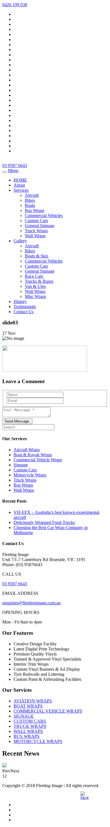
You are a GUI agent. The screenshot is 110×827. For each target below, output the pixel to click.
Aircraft (32, 195)
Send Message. (17, 421)
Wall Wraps (35, 235)
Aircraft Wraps (27, 449)
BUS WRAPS (26, 736)
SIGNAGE (24, 716)
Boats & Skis (36, 256)
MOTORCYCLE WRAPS (38, 741)
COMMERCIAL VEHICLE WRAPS (48, 711)
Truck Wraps (36, 230)
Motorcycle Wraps (30, 475)
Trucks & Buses (39, 281)
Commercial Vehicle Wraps (38, 459)
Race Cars (34, 276)
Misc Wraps (35, 296)
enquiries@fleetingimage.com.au (31, 602)
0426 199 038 (14, 4)
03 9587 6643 (14, 165)
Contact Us (24, 311)
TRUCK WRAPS (30, 726)
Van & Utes (35, 286)
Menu (13, 170)
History (20, 301)
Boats (30, 205)
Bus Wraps (34, 210)
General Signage (39, 225)
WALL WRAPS (28, 731)
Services (21, 190)
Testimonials (25, 306)
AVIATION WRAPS (33, 701)
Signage (21, 464)
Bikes (30, 200)
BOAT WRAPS (28, 706)
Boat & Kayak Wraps (33, 454)
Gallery (20, 240)
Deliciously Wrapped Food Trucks (44, 522)
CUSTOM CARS (30, 721)
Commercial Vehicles (44, 215)
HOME (20, 180)
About (19, 185)
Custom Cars (36, 220)
